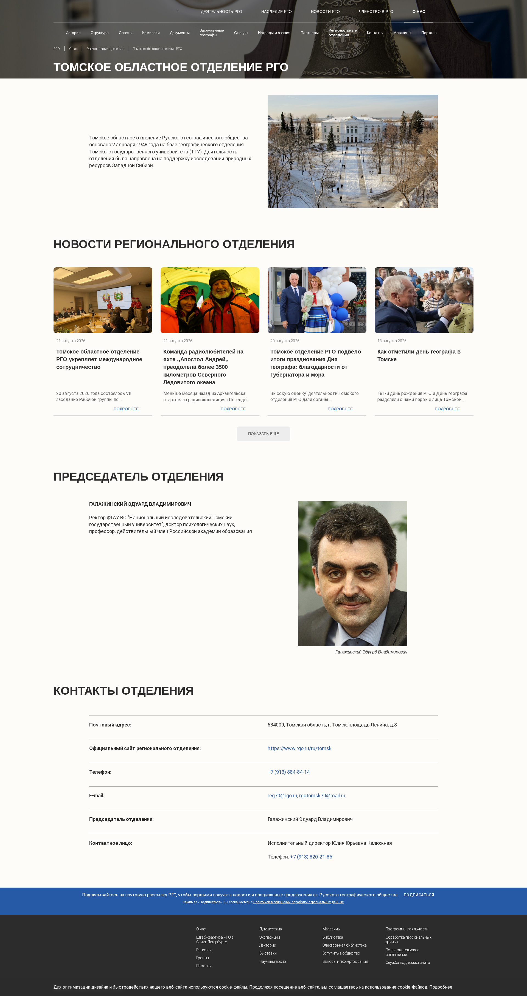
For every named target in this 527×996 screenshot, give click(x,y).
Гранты (202, 958)
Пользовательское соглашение (402, 952)
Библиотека (333, 937)
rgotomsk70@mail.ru (322, 795)
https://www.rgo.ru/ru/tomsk (300, 748)
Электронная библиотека (345, 945)
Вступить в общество (341, 953)
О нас (201, 929)
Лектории (267, 945)
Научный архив (272, 961)
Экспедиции (269, 937)
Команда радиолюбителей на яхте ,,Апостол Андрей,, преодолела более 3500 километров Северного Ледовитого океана (203, 367)
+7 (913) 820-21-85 (311, 857)
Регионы (203, 950)
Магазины (332, 929)
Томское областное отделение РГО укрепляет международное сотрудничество (99, 359)
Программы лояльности (407, 929)
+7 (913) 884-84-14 (289, 772)
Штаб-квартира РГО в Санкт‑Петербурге (215, 939)
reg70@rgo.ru (282, 795)
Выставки (268, 953)
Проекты (203, 966)
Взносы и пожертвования (345, 961)
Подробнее (126, 409)
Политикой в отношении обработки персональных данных (298, 902)
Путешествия (270, 929)
